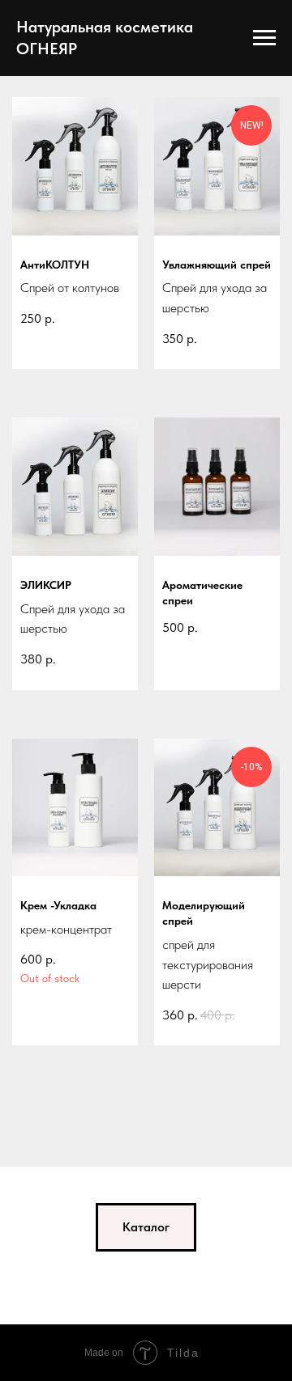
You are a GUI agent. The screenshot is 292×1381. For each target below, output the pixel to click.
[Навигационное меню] (264, 38)
